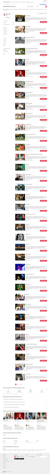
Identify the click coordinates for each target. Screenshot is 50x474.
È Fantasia (27, 324)
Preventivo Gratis (43, 130)
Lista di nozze (14, 450)
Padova (4, 440)
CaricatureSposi (28, 124)
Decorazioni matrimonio (9, 450)
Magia (4, 41)
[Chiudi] (13, 13)
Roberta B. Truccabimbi (29, 364)
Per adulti (5, 40)
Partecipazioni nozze (25, 449)
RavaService (28, 314)
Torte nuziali (32, 450)
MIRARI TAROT (28, 234)
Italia (38, 456)
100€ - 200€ (5, 30)
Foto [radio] (42, 13)
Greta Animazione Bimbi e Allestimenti (31, 48)
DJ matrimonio (39, 450)
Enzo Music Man (28, 174)
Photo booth (36, 450)
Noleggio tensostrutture (43, 449)
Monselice (38, 440)
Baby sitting (5, 50)
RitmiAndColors (28, 264)
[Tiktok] (33, 456)
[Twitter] (27, 456)
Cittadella (26, 440)
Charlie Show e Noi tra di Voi (30, 214)
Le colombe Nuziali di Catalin (30, 37)
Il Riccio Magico (28, 144)
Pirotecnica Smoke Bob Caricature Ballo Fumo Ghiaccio (34, 154)
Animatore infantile (6, 51)
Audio (4, 54)
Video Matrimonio (10, 449)
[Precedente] (3, 421)
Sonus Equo (28, 244)
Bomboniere (29, 449)
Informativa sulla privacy (5, 459)
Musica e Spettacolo (29, 184)
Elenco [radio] (39, 13)
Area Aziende (45, 0)
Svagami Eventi (28, 284)
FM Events (27, 164)
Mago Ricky (27, 70)
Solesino (15, 443)
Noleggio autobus (34, 449)
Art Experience (28, 204)
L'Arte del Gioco (28, 26)
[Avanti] (47, 421)
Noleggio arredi (38, 449)
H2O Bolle (27, 59)
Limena (4, 443)
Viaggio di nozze (23, 450)
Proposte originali (28, 450)
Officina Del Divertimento (30, 81)
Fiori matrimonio (4, 450)
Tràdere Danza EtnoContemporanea (31, 344)
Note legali (4, 457)
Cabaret (5, 44)
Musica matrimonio (15, 449)
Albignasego (15, 440)
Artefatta (27, 334)
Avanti (21, 384)
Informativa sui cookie (5, 460)
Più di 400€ (5, 34)
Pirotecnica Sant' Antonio (30, 274)
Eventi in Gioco (28, 15)
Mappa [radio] (45, 13)
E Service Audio (28, 254)
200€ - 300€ (5, 31)
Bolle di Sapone (28, 374)
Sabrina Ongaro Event (29, 113)
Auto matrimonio (20, 449)
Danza (4, 45)
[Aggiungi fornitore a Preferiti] (24, 16)
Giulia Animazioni (28, 304)
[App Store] (16, 459)
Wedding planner (19, 450)
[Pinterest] (29, 456)
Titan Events (28, 194)
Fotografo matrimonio (5, 449)
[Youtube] (32, 456)
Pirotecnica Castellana (29, 92)
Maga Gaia (27, 294)
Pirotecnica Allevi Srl (29, 103)
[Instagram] (30, 456)
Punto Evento (28, 354)
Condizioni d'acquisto (5, 458)
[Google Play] (21, 459)
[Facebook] (26, 456)
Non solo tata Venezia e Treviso (31, 134)
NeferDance (28, 224)
